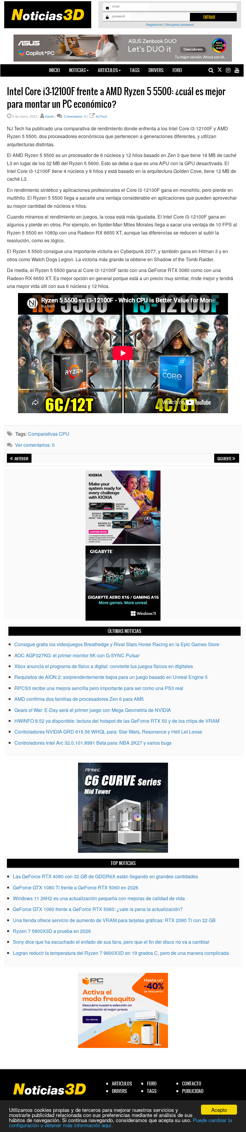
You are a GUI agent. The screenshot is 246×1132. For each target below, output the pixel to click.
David (49, 116)
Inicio (56, 70)
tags (152, 1091)
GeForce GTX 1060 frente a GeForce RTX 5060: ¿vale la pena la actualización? (98, 909)
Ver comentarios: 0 (35, 444)
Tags (135, 70)
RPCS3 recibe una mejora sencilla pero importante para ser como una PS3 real (98, 688)
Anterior (21, 459)
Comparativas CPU (48, 433)
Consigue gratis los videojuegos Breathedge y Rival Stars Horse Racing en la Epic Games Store (116, 644)
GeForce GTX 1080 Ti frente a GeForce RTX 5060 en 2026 (75, 887)
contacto (191, 1083)
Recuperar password (179, 25)
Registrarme (154, 25)
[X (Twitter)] (219, 70)
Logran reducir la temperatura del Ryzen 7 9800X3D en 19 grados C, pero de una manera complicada (121, 952)
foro (152, 1083)
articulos (122, 1083)
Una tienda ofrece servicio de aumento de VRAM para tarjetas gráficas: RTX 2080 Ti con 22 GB (114, 920)
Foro (177, 70)
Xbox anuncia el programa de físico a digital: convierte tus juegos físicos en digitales (103, 666)
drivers (119, 1091)
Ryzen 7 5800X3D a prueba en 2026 (52, 931)
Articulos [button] (108, 70)
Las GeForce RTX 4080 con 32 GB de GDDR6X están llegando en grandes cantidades (105, 876)
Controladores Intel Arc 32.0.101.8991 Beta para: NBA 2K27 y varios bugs (93, 742)
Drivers (156, 70)
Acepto (219, 1109)
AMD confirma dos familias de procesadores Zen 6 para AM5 (79, 698)
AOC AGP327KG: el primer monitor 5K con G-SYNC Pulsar (77, 655)
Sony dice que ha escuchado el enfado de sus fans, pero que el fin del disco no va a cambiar (111, 941)
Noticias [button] (77, 70)
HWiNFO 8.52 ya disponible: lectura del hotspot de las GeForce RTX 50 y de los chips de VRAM (116, 720)
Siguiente (224, 459)
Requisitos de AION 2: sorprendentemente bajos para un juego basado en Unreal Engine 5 (111, 676)
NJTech (101, 116)
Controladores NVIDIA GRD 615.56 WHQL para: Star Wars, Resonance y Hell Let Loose (108, 731)
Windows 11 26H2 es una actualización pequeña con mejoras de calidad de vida (99, 898)
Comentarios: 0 (74, 116)
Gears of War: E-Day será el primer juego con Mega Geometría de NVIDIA (92, 710)
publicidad (192, 1091)
